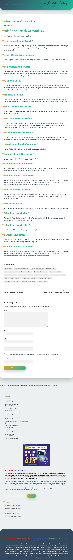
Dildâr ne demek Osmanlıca (25, 275)
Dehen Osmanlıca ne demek (24, 272)
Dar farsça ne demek (10, 272)
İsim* (5, 330)
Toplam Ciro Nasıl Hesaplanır (13, 292)
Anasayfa (7, 4)
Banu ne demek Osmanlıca (21, 268)
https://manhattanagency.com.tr (41, 385)
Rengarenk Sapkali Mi (10, 505)
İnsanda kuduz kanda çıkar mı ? (12, 412)
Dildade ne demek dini (55, 272)
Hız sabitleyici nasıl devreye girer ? (13, 404)
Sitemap (54, 385)
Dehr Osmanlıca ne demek (40, 272)
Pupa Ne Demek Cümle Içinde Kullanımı (55, 292)
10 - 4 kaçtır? (7, 358)
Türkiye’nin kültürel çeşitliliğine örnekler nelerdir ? (17, 421)
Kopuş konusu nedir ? (10, 434)
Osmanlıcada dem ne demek (12, 281)
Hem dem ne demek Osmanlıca (12, 278)
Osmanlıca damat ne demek (44, 278)
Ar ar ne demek (8, 268)
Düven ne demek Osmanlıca (58, 275)
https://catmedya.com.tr (24, 385)
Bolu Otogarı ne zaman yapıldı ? (12, 408)
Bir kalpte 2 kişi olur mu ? (11, 430)
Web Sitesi (6, 346)
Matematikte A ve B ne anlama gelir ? (13, 417)
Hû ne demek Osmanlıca (29, 278)
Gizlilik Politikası (15, 4)
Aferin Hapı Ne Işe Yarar (10, 516)
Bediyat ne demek (50, 268)
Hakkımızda (32, 4)
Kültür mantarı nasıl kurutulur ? (12, 425)
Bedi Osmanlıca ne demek (37, 268)
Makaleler (10, 264)
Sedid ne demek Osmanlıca (28, 281)
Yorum (5, 310)
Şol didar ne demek (42, 281)
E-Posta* (6, 338)
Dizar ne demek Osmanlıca (41, 275)
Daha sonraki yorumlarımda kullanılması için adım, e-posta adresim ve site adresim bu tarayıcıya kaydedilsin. (32, 354)
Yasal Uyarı (24, 4)
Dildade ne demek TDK (10, 275)
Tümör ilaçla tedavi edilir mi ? (12, 400)
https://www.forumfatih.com (8, 385)
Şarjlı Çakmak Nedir (9, 511)
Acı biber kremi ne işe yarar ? (12, 438)
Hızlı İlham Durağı (56, 3)
